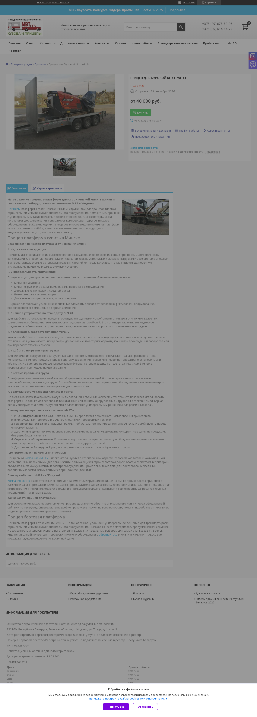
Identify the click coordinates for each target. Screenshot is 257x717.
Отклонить (145, 706)
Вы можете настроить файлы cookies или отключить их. (127, 698)
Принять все (116, 706)
